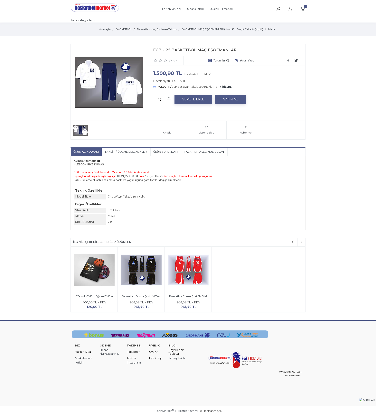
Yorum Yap (247, 60)
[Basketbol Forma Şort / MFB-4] (141, 271)
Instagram (134, 362)
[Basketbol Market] (94, 12)
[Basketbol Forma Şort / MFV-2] (188, 271)
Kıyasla (167, 132)
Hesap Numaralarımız (109, 352)
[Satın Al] (230, 99)
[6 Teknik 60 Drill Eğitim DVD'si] (94, 271)
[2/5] (158, 60)
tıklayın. (226, 86)
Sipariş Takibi (176, 358)
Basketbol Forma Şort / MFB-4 (141, 296)
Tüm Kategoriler (81, 20)
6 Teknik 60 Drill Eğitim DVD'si (94, 296)
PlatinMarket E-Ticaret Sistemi (176, 411)
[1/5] (155, 60)
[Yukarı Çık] (367, 399)
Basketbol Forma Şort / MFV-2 (188, 296)
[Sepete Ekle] (193, 99)
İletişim (80, 362)
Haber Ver (246, 132)
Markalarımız (83, 358)
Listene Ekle (206, 132)
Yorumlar (221, 60)
